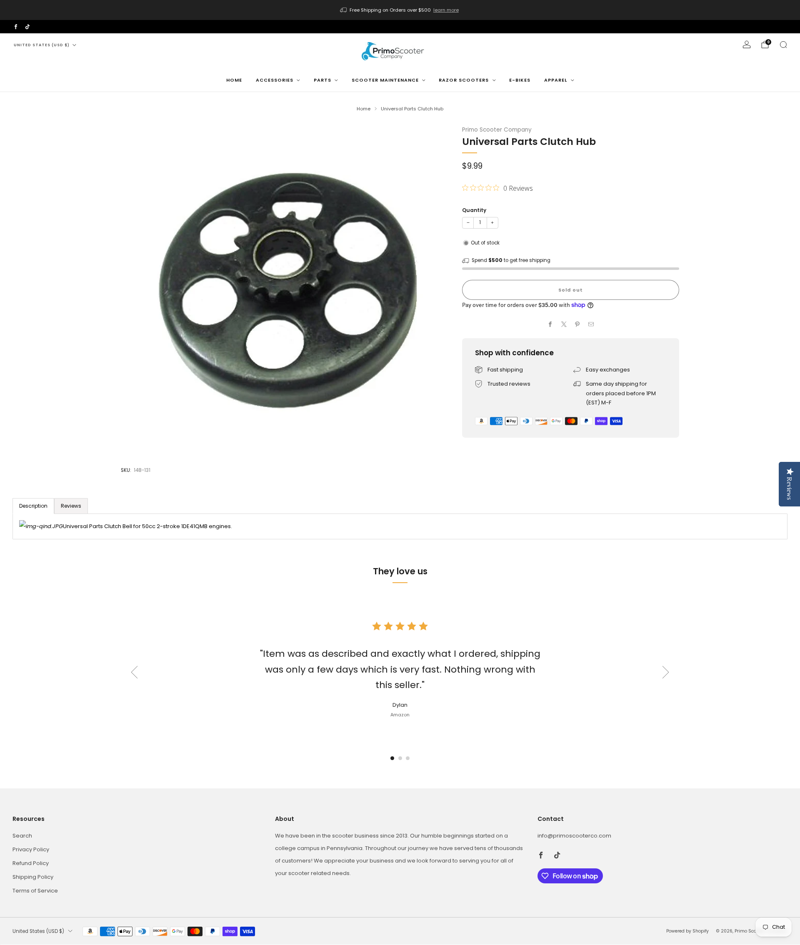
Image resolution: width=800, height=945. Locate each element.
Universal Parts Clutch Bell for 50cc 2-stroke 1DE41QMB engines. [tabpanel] (147, 526)
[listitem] (400, 10)
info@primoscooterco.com (574, 836)
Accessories (274, 80)
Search (22, 836)
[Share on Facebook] (550, 324)
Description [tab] (33, 505)
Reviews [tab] (71, 505)
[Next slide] (666, 672)
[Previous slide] (134, 672)
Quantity (474, 210)
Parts (322, 80)
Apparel (555, 80)
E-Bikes (519, 80)
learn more (446, 10)
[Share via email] (591, 324)
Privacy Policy (30, 849)
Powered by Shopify (687, 931)
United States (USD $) (42, 44)
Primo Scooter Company (497, 130)
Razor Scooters (464, 80)
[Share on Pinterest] (577, 324)
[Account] (746, 44)
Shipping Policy (32, 877)
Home (234, 80)
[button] (392, 758)
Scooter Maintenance (385, 80)
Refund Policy (30, 863)
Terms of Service (35, 891)
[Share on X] (564, 324)
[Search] (783, 44)
